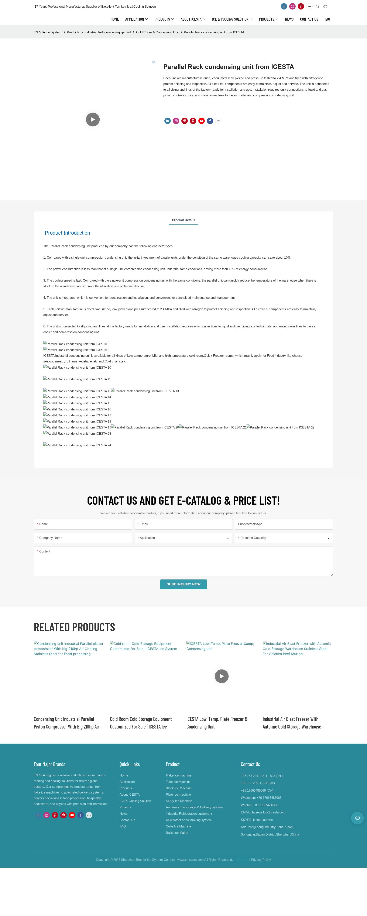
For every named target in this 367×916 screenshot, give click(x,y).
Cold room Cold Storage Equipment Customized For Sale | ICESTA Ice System (141, 723)
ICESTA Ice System (48, 32)
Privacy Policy (261, 859)
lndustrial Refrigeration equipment (108, 32)
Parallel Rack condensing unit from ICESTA (214, 32)
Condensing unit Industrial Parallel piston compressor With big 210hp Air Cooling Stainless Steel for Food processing (66, 723)
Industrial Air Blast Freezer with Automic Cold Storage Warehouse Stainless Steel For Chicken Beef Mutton (298, 723)
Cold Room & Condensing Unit (157, 32)
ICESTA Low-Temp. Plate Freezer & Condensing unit (217, 723)
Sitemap (242, 859)
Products (73, 32)
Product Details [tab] (183, 220)
